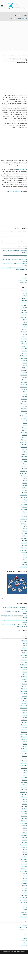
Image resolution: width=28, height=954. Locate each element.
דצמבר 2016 (24, 543)
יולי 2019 (25, 478)
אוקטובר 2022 (23, 384)
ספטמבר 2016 (23, 550)
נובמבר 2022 (24, 382)
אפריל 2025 (24, 327)
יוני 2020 (25, 451)
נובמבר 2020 (24, 439)
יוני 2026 (25, 295)
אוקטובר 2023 (23, 355)
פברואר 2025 (24, 331)
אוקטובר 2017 (24, 519)
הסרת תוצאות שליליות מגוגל (19, 228)
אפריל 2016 (24, 562)
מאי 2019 (25, 483)
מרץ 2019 (24, 488)
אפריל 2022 (24, 399)
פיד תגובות (24, 943)
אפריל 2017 (24, 533)
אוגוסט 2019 (24, 476)
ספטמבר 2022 (23, 387)
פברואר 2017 (24, 538)
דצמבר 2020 (24, 437)
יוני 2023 (25, 365)
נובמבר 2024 (24, 339)
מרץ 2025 (24, 329)
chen (26, 55)
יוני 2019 (25, 480)
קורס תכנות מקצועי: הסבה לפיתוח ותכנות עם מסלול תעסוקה (15, 256)
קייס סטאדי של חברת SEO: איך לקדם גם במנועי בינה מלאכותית (15, 264)
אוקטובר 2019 (23, 471)
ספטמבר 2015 (23, 567)
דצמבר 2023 (24, 353)
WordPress (23, 951)
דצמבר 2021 (24, 408)
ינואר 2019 (24, 490)
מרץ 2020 (24, 459)
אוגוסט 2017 (24, 524)
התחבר (25, 938)
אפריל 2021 (24, 427)
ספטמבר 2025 (23, 317)
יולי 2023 (25, 363)
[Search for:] (14, 241)
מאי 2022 (24, 396)
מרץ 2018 (24, 507)
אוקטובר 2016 (23, 548)
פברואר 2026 (24, 305)
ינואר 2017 (24, 540)
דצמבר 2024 (24, 336)
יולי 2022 (25, 391)
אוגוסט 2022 (24, 389)
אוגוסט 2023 (24, 360)
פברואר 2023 (24, 375)
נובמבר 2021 (24, 411)
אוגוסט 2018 (24, 497)
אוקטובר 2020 (23, 442)
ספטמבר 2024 (23, 341)
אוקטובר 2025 (23, 315)
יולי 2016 (25, 555)
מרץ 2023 (24, 372)
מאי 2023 (24, 367)
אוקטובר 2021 (23, 413)
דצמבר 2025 (24, 310)
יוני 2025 (25, 322)
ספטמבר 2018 (23, 495)
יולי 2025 (25, 319)
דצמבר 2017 (24, 514)
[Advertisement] (14, 36)
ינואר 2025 (24, 334)
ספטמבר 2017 (23, 521)
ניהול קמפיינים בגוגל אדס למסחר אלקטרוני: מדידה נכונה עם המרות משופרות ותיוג (14, 268)
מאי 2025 (24, 324)
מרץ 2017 (24, 536)
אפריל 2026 (24, 300)
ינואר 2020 (24, 464)
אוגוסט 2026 (24, 291)
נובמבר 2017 (24, 516)
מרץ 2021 (24, 430)
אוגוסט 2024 (24, 343)
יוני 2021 (25, 423)
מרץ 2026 (24, 303)
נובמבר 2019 (24, 468)
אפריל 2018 (24, 504)
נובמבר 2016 (24, 545)
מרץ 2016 (24, 564)
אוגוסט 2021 (24, 418)
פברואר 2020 (24, 461)
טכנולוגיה (4, 55)
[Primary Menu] (2, 6)
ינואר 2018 (24, 512)
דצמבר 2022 (24, 379)
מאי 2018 (25, 502)
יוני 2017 (25, 528)
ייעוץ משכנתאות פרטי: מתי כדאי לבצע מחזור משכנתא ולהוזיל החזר (15, 251)
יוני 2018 (25, 500)
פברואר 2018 (24, 509)
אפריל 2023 (24, 370)
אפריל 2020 (24, 456)
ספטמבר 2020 (23, 444)
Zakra (18, 951)
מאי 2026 (24, 298)
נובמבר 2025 (24, 312)
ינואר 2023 (24, 377)
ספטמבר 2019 (23, 473)
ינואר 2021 (24, 435)
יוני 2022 (25, 394)
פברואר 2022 (24, 403)
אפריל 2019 (24, 485)
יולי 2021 (25, 420)
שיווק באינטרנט (23, 282)
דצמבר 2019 (24, 466)
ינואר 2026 (24, 307)
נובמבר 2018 (24, 492)
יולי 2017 (25, 526)
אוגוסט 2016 (24, 552)
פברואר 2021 (24, 432)
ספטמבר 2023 (23, 358)
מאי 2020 (24, 454)
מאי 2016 (25, 560)
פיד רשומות (24, 940)
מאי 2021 (25, 425)
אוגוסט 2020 (24, 447)
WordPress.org (23, 945)
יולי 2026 (25, 293)
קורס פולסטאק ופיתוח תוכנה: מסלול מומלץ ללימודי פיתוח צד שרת (14, 260)
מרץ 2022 (24, 401)
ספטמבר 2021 (23, 415)
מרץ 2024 (24, 346)
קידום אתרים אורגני (22, 280)
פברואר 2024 (24, 348)
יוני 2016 (25, 557)
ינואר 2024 (24, 351)
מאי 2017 (25, 531)
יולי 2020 (25, 449)
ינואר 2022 (24, 406)
